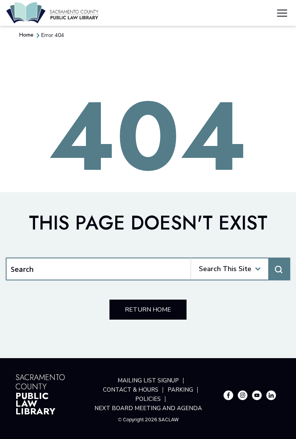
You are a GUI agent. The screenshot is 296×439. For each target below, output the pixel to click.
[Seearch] (278, 269)
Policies (148, 399)
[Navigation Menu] (282, 14)
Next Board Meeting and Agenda (148, 408)
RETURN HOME (148, 309)
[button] (257, 269)
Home (26, 35)
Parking (180, 390)
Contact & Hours (130, 390)
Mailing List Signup (148, 380)
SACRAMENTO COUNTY (40, 393)
